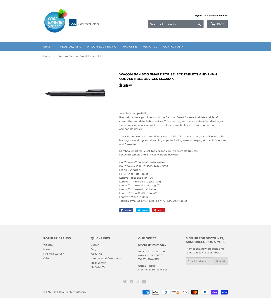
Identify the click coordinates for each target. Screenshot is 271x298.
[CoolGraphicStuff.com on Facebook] (131, 282)
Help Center (98, 262)
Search (95, 244)
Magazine (130, 46)
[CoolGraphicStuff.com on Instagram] (138, 282)
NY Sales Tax (99, 267)
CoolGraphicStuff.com (72, 291)
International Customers (106, 258)
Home (47, 56)
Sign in (198, 15)
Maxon (47, 249)
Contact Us (172, 46)
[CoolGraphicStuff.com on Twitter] (125, 282)
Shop (47, 46)
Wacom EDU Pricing (101, 46)
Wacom (48, 244)
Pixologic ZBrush (53, 253)
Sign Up (220, 261)
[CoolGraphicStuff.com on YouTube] (144, 282)
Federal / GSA (70, 46)
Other (46, 258)
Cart (220, 24)
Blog (94, 249)
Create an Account (217, 15)
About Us (150, 46)
